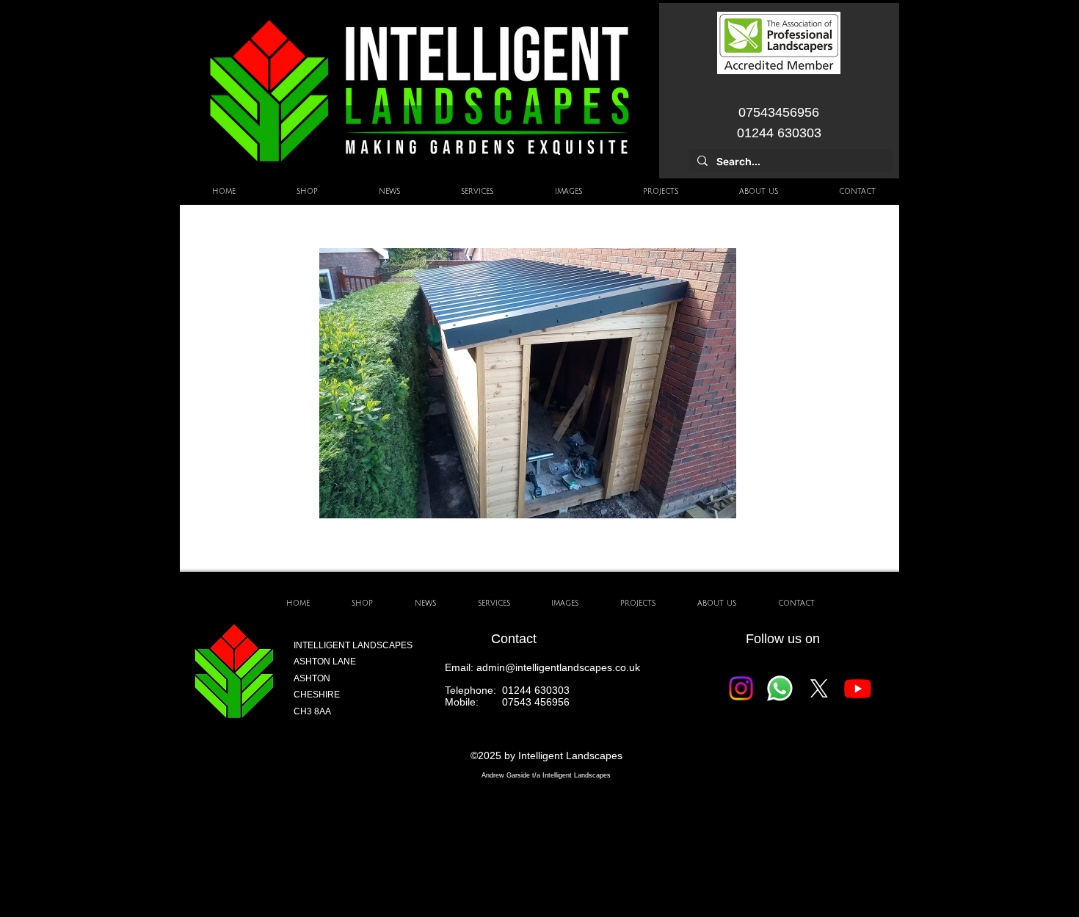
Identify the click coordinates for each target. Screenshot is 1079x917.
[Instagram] (741, 688)
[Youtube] (857, 688)
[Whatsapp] (780, 688)
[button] (527, 383)
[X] (819, 688)
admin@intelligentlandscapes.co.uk (558, 667)
